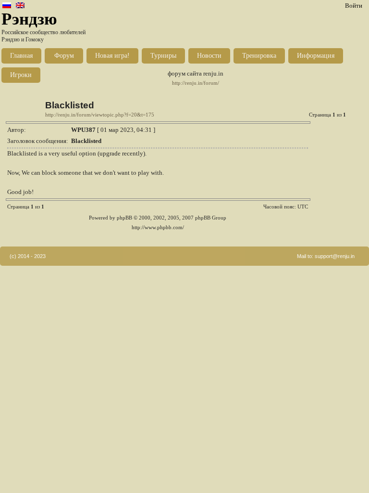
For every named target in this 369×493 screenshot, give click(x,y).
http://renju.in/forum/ (195, 83)
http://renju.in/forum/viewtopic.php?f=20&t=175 (99, 114)
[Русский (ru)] (6, 6)
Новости (209, 55)
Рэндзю (29, 19)
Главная (21, 55)
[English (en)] (20, 6)
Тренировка (259, 55)
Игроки (21, 74)
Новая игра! (112, 55)
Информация (315, 55)
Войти (353, 5)
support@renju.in (335, 256)
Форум (64, 55)
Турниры (163, 55)
